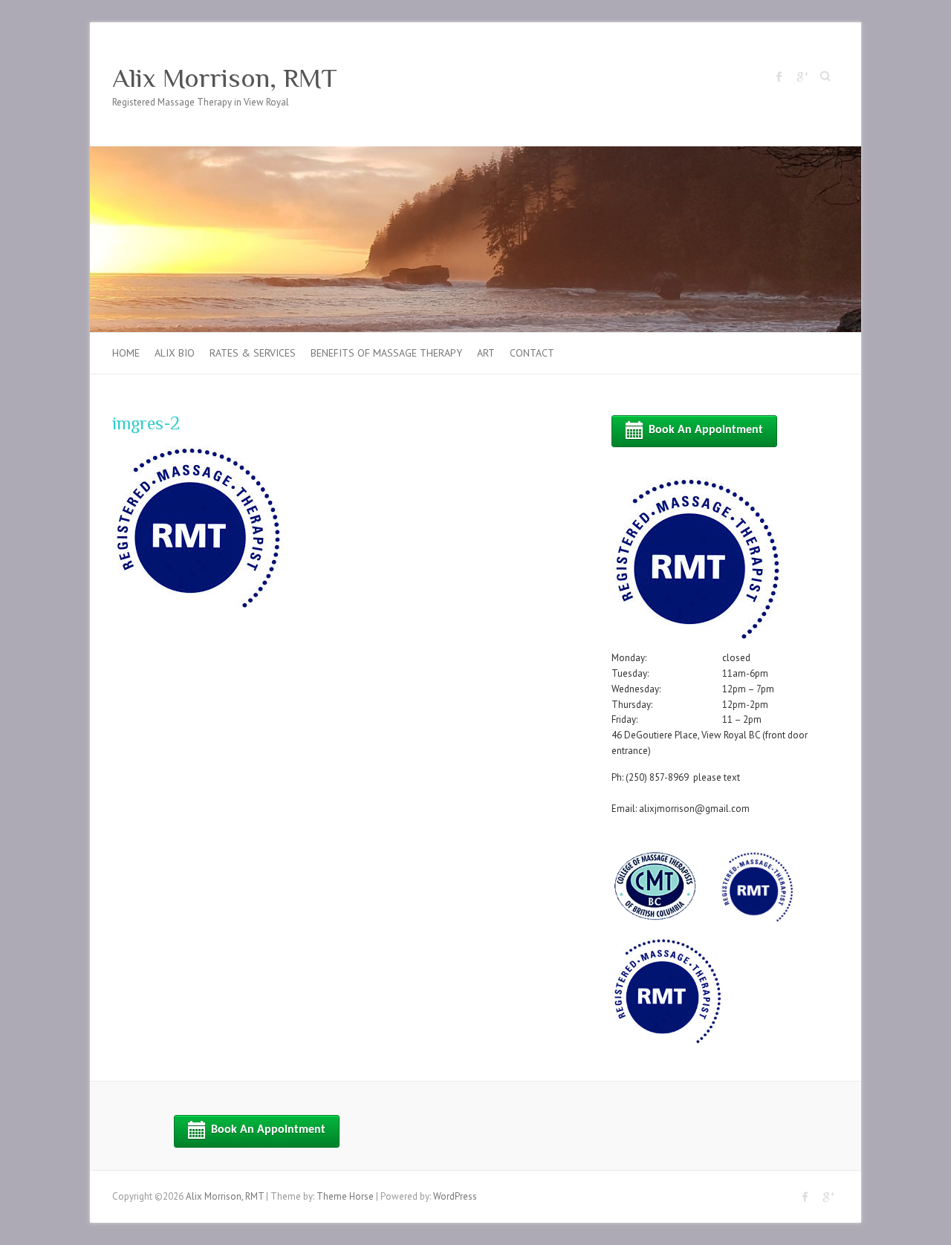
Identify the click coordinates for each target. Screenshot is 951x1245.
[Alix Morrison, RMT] (475, 153)
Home (126, 353)
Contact (532, 353)
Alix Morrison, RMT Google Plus (802, 76)
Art (486, 353)
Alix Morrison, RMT (224, 78)
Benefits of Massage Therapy (386, 353)
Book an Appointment (706, 430)
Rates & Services (253, 353)
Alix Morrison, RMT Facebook (779, 76)
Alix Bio (175, 353)
